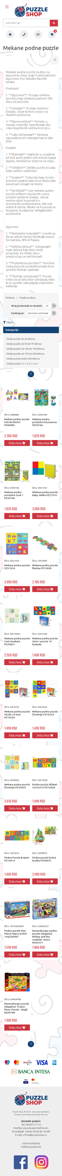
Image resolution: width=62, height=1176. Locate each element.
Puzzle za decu (27, 297)
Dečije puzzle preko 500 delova (23, 358)
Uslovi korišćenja (31, 1143)
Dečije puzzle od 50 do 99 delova (24, 343)
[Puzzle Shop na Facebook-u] (20, 1162)
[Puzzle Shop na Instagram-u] (41, 1162)
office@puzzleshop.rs (35, 1135)
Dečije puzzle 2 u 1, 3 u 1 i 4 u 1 (22, 363)
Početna (10, 297)
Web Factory (42, 1114)
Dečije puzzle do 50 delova (20, 338)
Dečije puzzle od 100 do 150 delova (25, 348)
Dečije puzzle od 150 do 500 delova (25, 353)
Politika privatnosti (31, 1146)
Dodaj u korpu (15, 443)
